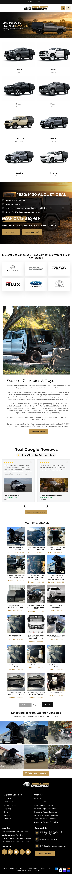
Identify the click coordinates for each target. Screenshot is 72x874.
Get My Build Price (45, 853)
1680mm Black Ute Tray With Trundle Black (16, 576)
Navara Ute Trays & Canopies (45, 822)
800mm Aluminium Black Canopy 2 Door (16, 606)
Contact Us (8, 802)
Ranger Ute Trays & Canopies (45, 815)
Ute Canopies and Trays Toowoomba (15, 842)
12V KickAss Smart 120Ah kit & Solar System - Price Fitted (56, 577)
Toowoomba (40, 419)
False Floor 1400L (56, 693)
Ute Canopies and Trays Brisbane (14, 835)
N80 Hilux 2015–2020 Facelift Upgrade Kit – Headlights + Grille (36, 636)
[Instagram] (10, 852)
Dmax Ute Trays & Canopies (45, 812)
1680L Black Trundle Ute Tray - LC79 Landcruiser (36, 548)
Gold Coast (53, 417)
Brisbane (44, 417)
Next (46, 705)
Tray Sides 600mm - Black (56, 665)
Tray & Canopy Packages (43, 805)
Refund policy (21, 870)
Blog (6, 812)
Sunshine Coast (64, 417)
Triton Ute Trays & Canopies (45, 819)
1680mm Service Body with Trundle (16, 548)
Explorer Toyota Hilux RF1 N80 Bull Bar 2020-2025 (36, 607)
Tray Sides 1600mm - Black (16, 636)
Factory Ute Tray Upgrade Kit (56, 606)
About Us (8, 798)
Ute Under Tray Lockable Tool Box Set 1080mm (16, 693)
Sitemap (7, 819)
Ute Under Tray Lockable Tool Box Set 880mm (36, 693)
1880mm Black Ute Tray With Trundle (56, 548)
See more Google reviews (36, 512)
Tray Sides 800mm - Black (16, 665)
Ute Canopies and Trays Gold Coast (15, 832)
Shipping (7, 809)
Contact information (31, 868)
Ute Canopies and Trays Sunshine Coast (17, 838)
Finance (7, 815)
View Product (10, 232)
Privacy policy (46, 868)
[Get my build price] (36, 25)
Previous (26, 705)
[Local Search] (22, 852)
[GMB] (28, 852)
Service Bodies (39, 802)
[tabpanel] (18, 481)
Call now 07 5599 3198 (31, 232)
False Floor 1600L (36, 665)
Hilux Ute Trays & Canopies (44, 809)
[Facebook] (4, 852)
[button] (3, 8)
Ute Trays (37, 798)
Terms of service (34, 870)
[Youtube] (16, 852)
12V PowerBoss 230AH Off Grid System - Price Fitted (36, 577)
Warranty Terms (10, 805)
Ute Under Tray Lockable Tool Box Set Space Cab (56, 636)
